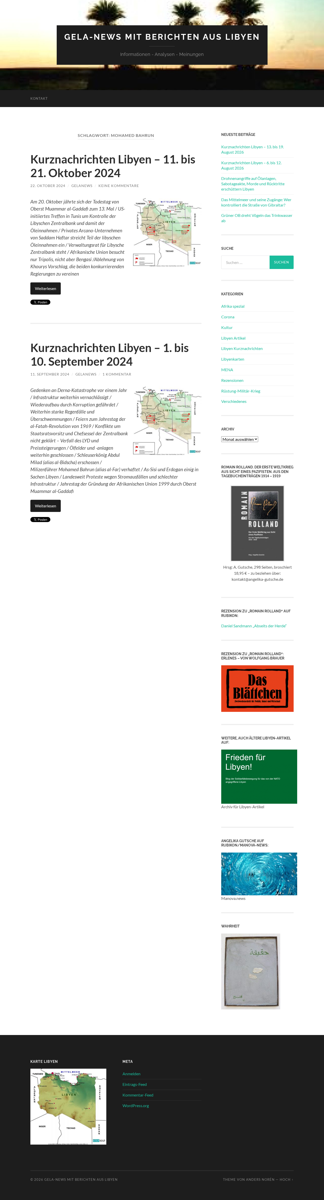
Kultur (227, 327)
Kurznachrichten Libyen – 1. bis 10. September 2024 (109, 354)
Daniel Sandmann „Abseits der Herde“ (254, 625)
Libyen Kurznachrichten (242, 348)
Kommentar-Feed (138, 1094)
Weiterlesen (45, 288)
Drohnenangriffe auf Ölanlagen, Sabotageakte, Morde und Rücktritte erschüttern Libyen (253, 183)
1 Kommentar (117, 374)
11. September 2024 (49, 374)
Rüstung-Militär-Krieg (240, 390)
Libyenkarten (232, 359)
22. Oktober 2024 (47, 185)
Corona (227, 316)
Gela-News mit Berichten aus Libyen (162, 37)
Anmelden (131, 1073)
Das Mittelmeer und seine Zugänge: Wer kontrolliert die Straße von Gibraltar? (256, 202)
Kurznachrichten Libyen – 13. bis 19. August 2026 (252, 149)
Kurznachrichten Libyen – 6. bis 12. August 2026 (251, 165)
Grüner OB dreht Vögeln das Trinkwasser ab (256, 218)
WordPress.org (136, 1105)
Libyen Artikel (233, 338)
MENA (227, 369)
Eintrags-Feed (135, 1084)
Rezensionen (232, 380)
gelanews (81, 185)
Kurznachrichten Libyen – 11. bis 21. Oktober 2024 (112, 166)
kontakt (39, 98)
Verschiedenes (234, 401)
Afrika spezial (233, 306)
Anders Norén (260, 1179)
